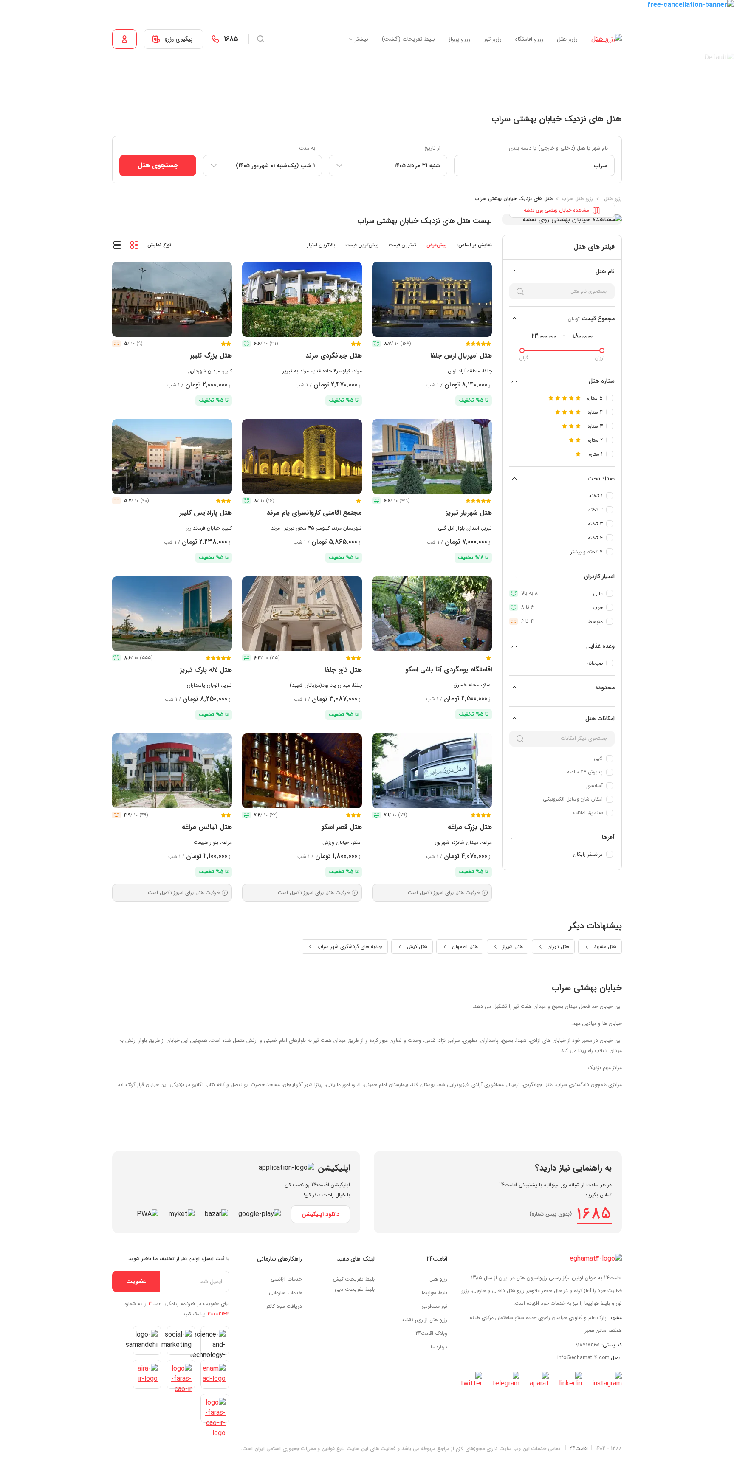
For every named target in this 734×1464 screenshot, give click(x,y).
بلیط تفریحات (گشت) (408, 39)
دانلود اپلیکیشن (320, 1214)
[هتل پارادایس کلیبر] (172, 456)
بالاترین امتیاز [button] (321, 245)
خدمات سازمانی (285, 1293)
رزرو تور (493, 39)
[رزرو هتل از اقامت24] (606, 39)
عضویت (136, 1281)
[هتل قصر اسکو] (302, 770)
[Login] (124, 39)
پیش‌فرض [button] (436, 245)
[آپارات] (539, 1380)
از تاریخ (432, 148)
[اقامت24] (596, 1258)
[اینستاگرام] (607, 1380)
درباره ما (439, 1347)
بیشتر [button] (361, 39)
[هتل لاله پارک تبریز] (172, 613)
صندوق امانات (588, 813)
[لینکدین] (570, 1380)
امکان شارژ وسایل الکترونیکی (573, 799)
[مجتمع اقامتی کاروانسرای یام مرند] (302, 456)
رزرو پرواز (459, 39)
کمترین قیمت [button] (402, 245)
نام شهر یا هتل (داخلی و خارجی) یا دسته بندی (558, 148)
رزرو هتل (567, 39)
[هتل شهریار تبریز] (432, 456)
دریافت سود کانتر (284, 1306)
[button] (134, 245)
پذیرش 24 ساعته (585, 772)
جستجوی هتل (158, 165)
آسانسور (594, 785)
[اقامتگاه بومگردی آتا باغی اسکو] (432, 613)
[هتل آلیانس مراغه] (172, 770)
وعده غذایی (600, 646)
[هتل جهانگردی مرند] (302, 299)
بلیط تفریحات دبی (355, 1289)
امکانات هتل (600, 718)
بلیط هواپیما (434, 1293)
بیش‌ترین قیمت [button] (361, 245)
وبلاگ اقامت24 (431, 1333)
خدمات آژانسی (286, 1279)
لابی (598, 758)
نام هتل (605, 271)
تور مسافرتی (434, 1306)
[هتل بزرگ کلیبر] (172, 299)
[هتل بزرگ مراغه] (432, 770)
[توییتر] (471, 1380)
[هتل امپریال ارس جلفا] (432, 299)
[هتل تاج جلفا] (302, 613)
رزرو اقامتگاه (529, 39)
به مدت (307, 148)
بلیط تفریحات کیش (354, 1279)
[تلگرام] (505, 1380)
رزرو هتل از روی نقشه (424, 1320)
